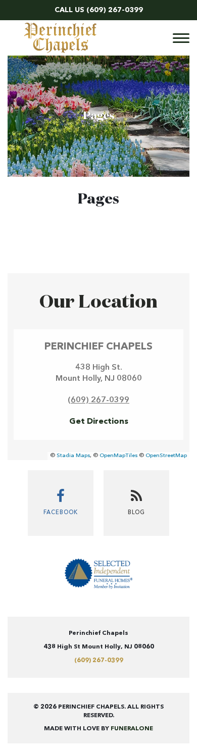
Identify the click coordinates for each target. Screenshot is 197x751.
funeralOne (132, 729)
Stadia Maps (73, 456)
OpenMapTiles (118, 456)
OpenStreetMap (166, 456)
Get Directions (98, 422)
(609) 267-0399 (114, 10)
